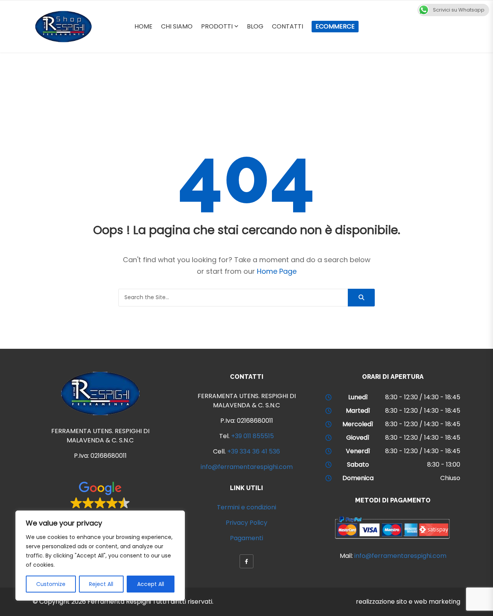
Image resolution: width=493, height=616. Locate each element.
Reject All (101, 584)
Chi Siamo (177, 26)
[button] (100, 499)
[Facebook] (246, 561)
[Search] (361, 297)
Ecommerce (335, 26)
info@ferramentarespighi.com (247, 466)
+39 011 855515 (252, 436)
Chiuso (450, 478)
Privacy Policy (246, 522)
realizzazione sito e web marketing (408, 601)
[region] (100, 556)
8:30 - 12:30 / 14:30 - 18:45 (422, 397)
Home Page (277, 271)
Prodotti (217, 26)
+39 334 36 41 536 (253, 451)
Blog (255, 26)
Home (143, 26)
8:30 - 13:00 (443, 464)
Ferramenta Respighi (119, 601)
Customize (50, 584)
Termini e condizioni (246, 507)
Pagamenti (246, 538)
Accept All (150, 584)
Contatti (287, 26)
